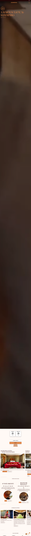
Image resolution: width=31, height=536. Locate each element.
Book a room (5, 471)
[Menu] (28, 2)
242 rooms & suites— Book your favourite (8, 451)
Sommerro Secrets (4, 519)
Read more (9, 471)
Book (5, 500)
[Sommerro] (14, 2)
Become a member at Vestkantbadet (20, 519)
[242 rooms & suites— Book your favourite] (13, 461)
